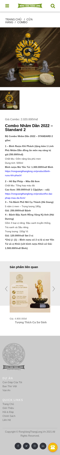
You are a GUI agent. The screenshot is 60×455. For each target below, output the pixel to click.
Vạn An (6, 390)
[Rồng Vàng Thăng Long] (30, 5)
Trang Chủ (8, 404)
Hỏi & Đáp (8, 412)
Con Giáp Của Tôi (12, 382)
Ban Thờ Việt (9, 386)
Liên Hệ (6, 420)
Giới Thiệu (8, 408)
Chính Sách (8, 416)
